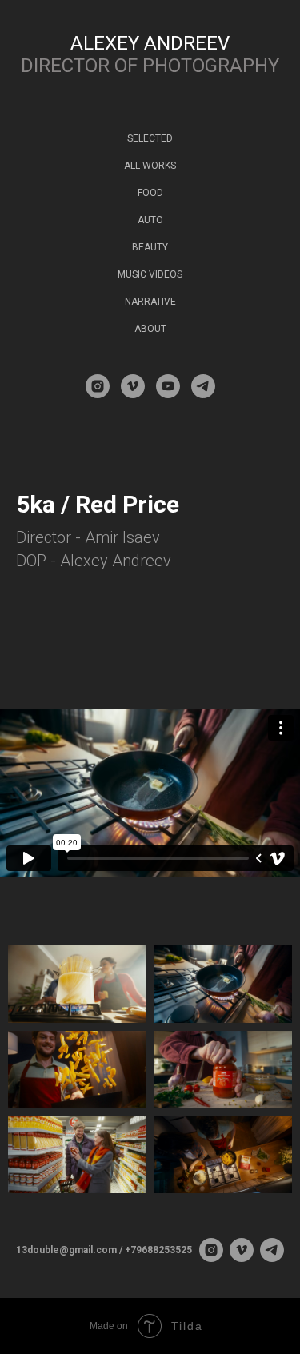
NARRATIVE (150, 301)
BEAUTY (150, 247)
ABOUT (150, 328)
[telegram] (203, 386)
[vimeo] (133, 386)
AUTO (150, 220)
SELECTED (150, 138)
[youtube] (168, 386)
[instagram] (98, 386)
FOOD (150, 192)
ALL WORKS (150, 165)
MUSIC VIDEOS (150, 274)
